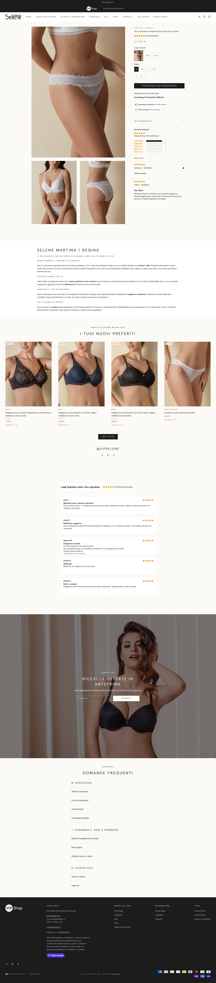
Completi (128, 17)
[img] (139, 164)
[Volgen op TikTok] (114, 455)
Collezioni (143, 17)
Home (28, 17)
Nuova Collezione (46, 17)
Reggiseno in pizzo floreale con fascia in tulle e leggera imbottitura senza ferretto (133, 414)
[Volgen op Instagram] (108, 455)
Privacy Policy (200, 911)
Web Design (111, 974)
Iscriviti (126, 698)
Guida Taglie (160, 17)
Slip (106, 17)
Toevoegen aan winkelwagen (159, 86)
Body (115, 17)
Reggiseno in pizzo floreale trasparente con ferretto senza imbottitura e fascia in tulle (28, 414)
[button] (139, 36)
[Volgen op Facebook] (102, 455)
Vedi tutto (108, 437)
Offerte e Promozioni (73, 17)
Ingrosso (158, 919)
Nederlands (35, 974)
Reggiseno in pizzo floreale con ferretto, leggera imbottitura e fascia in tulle (77, 414)
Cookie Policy (199, 915)
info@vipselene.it (54, 927)
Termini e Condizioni (202, 919)
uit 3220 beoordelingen (123, 487)
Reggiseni (94, 17)
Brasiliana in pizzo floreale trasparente (179, 413)
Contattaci (159, 915)
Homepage (118, 911)
